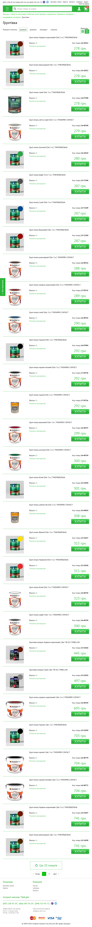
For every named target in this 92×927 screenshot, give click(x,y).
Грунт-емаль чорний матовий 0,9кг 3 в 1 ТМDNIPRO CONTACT (53, 367)
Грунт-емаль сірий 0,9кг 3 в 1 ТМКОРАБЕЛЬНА (47, 92)
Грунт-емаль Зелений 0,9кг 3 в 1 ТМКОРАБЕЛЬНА (48, 147)
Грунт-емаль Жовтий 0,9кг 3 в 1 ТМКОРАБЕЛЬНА (47, 532)
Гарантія (65, 2)
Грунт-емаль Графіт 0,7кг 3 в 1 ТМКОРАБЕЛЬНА (47, 175)
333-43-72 (35, 2)
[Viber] (44, 2)
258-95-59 (9, 2)
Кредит (86, 2)
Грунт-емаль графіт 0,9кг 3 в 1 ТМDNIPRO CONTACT (49, 615)
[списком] (87, 31)
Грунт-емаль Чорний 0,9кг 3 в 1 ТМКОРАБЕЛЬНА (48, 340)
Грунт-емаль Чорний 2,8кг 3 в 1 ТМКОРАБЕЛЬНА (48, 725)
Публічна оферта (84, 4)
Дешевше (23, 30)
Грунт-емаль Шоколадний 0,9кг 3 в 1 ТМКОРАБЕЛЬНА (50, 65)
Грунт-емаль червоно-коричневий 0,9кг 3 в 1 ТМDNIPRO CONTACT (54, 285)
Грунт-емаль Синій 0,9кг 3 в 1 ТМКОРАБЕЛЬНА (47, 202)
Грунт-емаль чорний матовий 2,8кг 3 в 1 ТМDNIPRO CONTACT (53, 780)
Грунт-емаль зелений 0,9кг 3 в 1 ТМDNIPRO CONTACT (50, 450)
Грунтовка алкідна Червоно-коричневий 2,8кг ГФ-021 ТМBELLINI (54, 642)
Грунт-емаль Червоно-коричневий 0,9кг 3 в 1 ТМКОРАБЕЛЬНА (53, 37)
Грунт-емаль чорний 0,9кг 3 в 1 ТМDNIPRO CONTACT (49, 395)
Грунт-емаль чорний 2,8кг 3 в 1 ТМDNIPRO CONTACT (49, 752)
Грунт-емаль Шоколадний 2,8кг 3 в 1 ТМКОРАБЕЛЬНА (50, 835)
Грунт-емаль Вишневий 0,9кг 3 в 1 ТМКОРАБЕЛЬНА (49, 230)
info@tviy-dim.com (39, 911)
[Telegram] (56, 903)
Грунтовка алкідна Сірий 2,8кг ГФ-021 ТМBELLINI (48, 670)
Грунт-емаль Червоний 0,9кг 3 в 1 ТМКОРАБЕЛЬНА (48, 560)
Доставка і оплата (56, 2)
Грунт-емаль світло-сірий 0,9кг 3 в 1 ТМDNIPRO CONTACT (51, 120)
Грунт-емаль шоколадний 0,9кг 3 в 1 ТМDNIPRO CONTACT (51, 257)
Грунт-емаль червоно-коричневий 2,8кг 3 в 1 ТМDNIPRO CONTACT (54, 697)
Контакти (72, 2)
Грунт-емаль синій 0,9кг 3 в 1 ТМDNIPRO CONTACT (48, 312)
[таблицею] (82, 31)
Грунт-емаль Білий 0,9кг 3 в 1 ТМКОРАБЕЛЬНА (47, 477)
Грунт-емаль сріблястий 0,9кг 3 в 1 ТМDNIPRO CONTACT (51, 505)
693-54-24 (22, 2)
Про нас (35, 885)
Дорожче (33, 30)
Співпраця (79, 2)
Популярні (43, 30)
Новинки (54, 30)
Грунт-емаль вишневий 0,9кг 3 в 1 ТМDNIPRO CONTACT (50, 422)
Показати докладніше (37, 46)
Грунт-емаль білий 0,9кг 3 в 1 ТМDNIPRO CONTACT (49, 587)
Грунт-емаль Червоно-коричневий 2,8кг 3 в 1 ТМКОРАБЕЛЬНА (53, 807)
